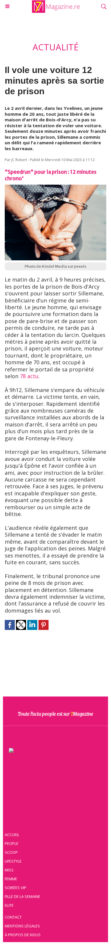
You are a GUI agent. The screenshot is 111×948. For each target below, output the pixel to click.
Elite (9, 905)
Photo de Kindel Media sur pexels (55, 266)
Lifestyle (13, 861)
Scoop (11, 852)
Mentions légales (22, 926)
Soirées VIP (15, 887)
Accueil (12, 834)
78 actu (29, 376)
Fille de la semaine (22, 896)
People (11, 843)
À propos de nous (23, 934)
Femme (11, 878)
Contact (13, 917)
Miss (9, 870)
